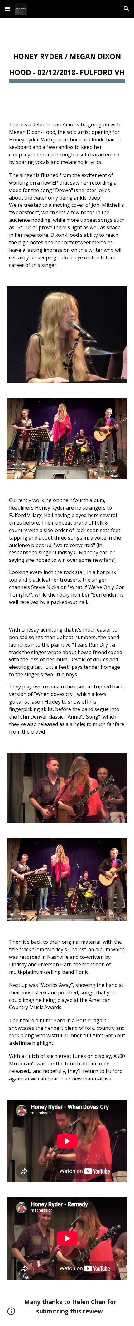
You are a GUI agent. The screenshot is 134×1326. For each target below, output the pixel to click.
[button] (7, 8)
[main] (67, 64)
